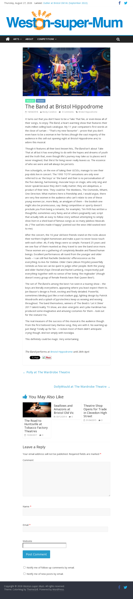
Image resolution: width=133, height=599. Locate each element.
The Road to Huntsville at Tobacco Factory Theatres (36, 426)
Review (40, 100)
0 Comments (67, 112)
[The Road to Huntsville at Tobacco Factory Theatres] (37, 404)
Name (27, 506)
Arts (16, 39)
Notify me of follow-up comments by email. (50, 567)
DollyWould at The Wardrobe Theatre (82, 386)
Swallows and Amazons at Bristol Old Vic (64, 409)
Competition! (45, 39)
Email (26, 524)
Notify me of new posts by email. (45, 573)
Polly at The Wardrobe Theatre (46, 372)
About (29, 39)
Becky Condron (49, 112)
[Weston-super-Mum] (65, 11)
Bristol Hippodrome (88, 112)
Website (27, 541)
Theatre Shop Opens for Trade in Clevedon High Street (95, 411)
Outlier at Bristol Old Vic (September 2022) (65, 3)
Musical (30, 100)
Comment (28, 460)
